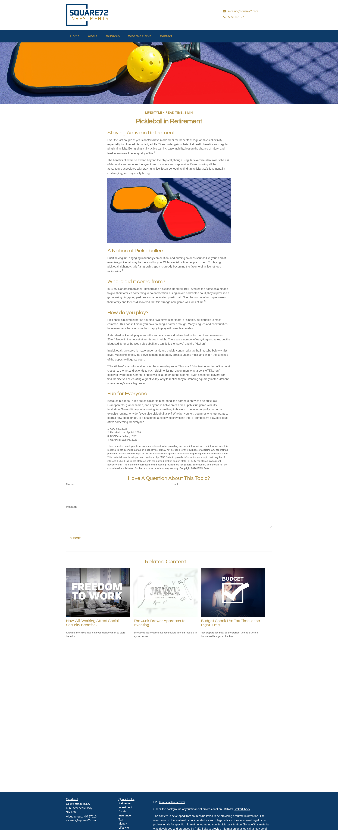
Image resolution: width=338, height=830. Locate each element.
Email (174, 484)
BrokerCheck (242, 809)
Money (122, 823)
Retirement (125, 803)
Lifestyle (123, 827)
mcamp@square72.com (81, 820)
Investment (125, 807)
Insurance (124, 815)
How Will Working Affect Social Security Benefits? (92, 623)
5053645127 (82, 803)
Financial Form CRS (172, 802)
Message (71, 506)
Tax (120, 819)
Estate (122, 811)
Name (70, 484)
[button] (75, 36)
